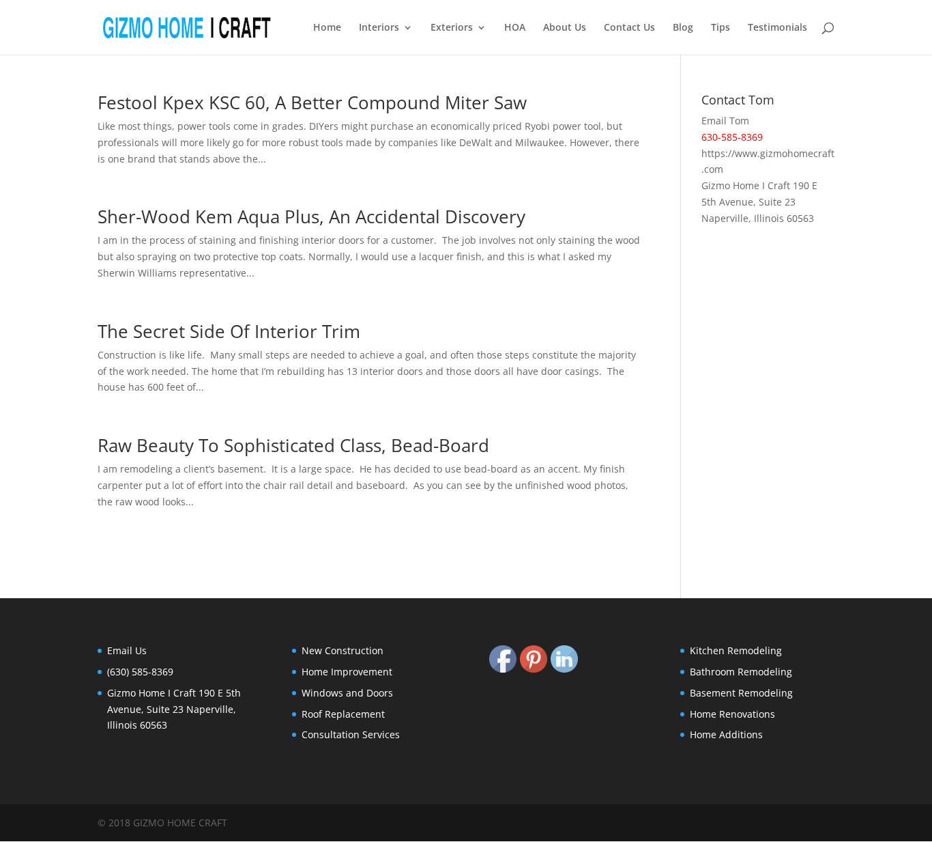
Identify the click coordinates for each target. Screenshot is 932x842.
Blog (683, 28)
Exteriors (452, 28)
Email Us (127, 650)
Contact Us (629, 28)
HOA (514, 28)
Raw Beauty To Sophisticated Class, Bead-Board (293, 445)
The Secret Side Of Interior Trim (229, 331)
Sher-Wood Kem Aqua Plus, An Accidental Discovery (311, 216)
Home (327, 28)
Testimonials (777, 28)
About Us (564, 28)
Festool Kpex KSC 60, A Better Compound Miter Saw (312, 102)
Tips (720, 28)
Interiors (379, 28)
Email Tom (725, 120)
